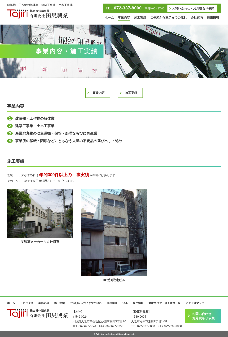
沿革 (125, 302)
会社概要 (112, 302)
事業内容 (124, 17)
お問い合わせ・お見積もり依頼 (193, 8)
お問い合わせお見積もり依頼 (203, 316)
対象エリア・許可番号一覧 (165, 302)
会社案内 (197, 17)
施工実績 (140, 17)
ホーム (109, 17)
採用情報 (213, 17)
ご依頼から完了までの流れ (168, 17)
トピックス (26, 302)
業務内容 (43, 302)
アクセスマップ (195, 302)
